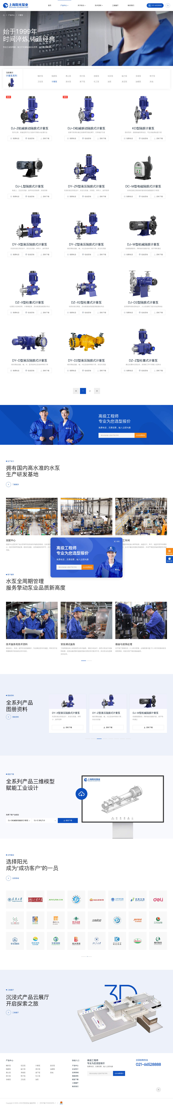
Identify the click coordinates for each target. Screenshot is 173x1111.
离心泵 (68, 76)
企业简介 (75, 1069)
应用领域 (75, 1072)
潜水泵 (68, 81)
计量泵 (20, 15)
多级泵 (138, 76)
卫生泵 (40, 81)
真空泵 (124, 81)
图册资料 (75, 1076)
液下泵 (82, 81)
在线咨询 (29, 138)
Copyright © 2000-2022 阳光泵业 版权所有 (21, 1103)
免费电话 (14, 138)
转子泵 (152, 76)
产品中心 (11, 15)
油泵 (109, 81)
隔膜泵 (54, 76)
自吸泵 (96, 76)
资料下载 (44, 138)
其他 (151, 81)
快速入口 (75, 1060)
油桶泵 (138, 81)
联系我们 (75, 1086)
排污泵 (82, 76)
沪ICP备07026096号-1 (48, 1103)
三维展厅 (75, 1083)
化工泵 (96, 81)
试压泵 (110, 76)
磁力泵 (124, 76)
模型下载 (75, 1079)
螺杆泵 (40, 76)
